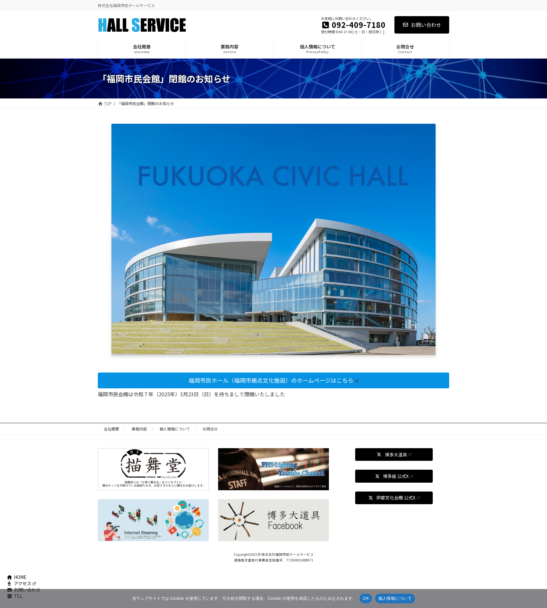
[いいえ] (539, 598)
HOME (20, 577)
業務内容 (139, 428)
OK (366, 598)
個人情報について (175, 428)
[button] (273, 380)
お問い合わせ (426, 24)
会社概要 (111, 428)
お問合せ (210, 428)
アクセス (22, 583)
